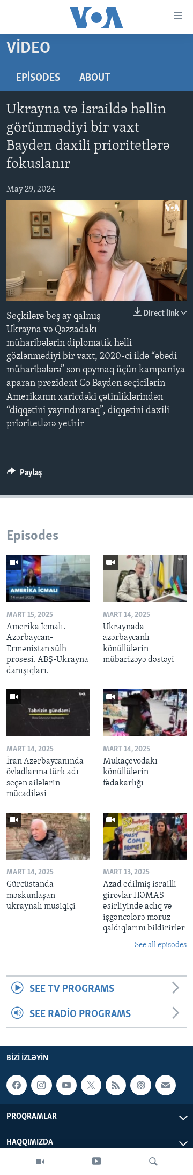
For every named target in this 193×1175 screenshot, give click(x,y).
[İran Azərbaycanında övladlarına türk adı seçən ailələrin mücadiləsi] (48, 712)
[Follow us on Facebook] (16, 1085)
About (94, 78)
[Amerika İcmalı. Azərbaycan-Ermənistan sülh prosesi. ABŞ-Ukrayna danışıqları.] (48, 578)
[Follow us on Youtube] (66, 1085)
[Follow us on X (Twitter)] (91, 1085)
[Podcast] (140, 1085)
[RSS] (116, 1085)
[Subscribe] (165, 1085)
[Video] (40, 1161)
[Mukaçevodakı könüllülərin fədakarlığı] (145, 712)
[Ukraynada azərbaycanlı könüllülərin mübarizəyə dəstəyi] (145, 578)
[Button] (24, 475)
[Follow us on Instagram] (41, 1085)
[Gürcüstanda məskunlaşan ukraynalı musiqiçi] (48, 836)
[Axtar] (153, 1161)
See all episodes (161, 945)
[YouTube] (96, 1161)
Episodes (38, 78)
